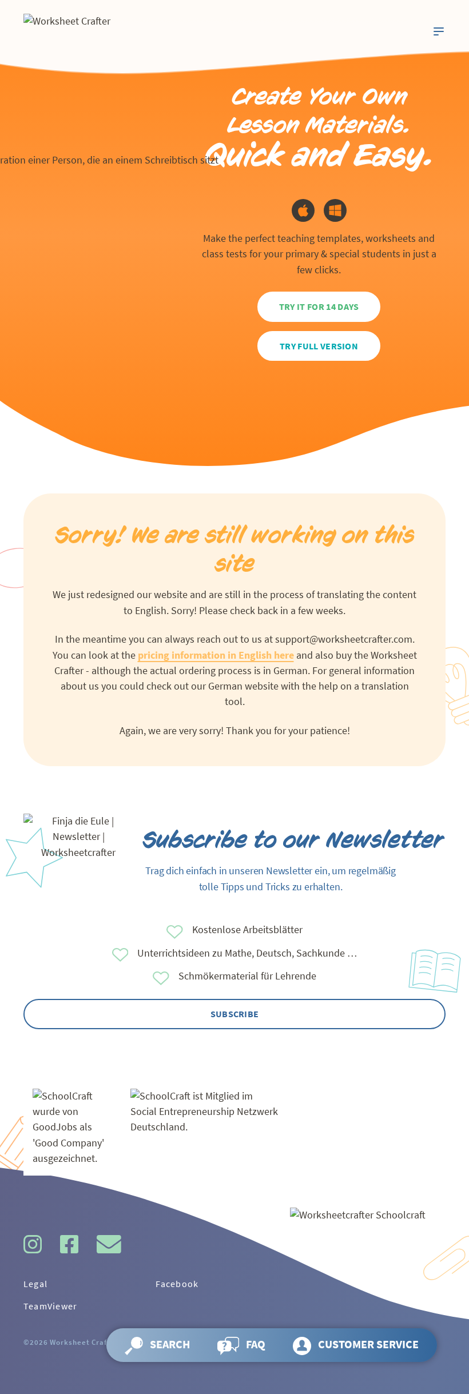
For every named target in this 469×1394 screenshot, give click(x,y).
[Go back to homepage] (96, 31)
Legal (35, 1283)
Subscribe (234, 1013)
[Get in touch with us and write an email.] (109, 1244)
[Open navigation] (439, 31)
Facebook (177, 1283)
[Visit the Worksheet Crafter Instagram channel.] (32, 1244)
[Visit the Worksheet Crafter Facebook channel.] (69, 1244)
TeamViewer (50, 1306)
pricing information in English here (216, 655)
